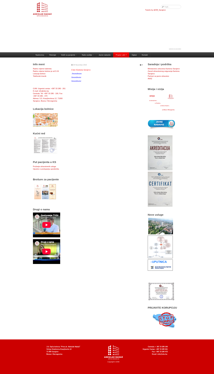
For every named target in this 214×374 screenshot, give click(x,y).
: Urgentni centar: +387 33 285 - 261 (49, 88)
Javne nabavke (105, 55)
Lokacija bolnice (39, 74)
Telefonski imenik (39, 76)
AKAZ (150, 79)
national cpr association (175, 49)
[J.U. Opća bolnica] (45, 9)
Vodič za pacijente (68, 55)
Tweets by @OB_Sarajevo (155, 10)
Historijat (52, 55)
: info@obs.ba (41, 91)
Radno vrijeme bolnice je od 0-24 (46, 71)
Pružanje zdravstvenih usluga (44, 166)
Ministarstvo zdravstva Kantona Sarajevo (164, 69)
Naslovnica (40, 55)
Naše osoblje (87, 55)
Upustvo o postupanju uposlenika (46, 169)
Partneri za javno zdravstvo (158, 76)
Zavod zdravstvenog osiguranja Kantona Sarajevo (163, 72)
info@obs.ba (162, 354)
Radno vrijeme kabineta (42, 69)
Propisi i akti (120, 55)
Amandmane (77, 73)
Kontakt (145, 55)
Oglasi (134, 55)
